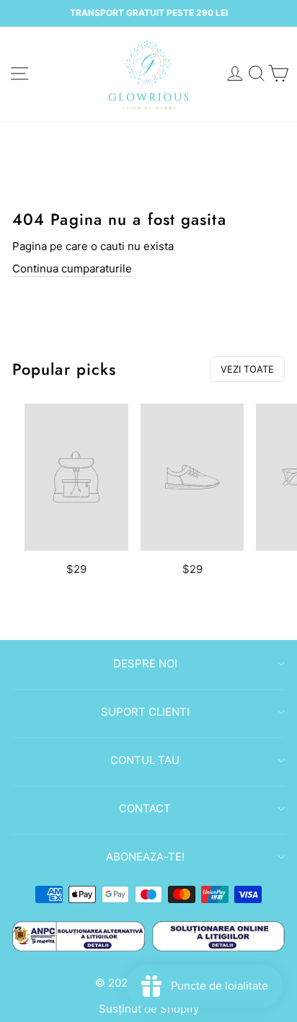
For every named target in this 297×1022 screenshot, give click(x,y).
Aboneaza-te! (145, 856)
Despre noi (145, 663)
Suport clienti (145, 712)
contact (145, 808)
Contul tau (144, 760)
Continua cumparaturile (72, 268)
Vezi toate (247, 369)
